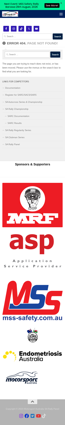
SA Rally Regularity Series (18, 130)
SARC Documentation (18, 116)
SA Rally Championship (16, 109)
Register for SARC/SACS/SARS (20, 95)
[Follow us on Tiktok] (44, 416)
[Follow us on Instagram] (21, 416)
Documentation (12, 88)
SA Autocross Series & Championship (23, 102)
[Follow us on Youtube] (38, 416)
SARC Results (15, 123)
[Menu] (61, 14)
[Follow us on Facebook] (27, 416)
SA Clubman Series (14, 137)
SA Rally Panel (12, 144)
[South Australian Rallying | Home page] (13, 14)
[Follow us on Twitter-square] (32, 416)
